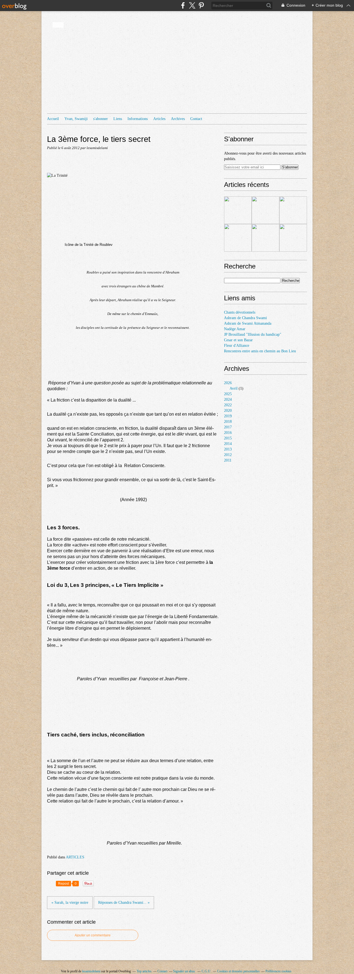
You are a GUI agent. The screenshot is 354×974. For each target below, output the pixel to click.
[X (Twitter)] (192, 5)
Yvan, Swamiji (76, 119)
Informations (137, 119)
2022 (228, 405)
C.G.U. (206, 971)
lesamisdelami (91, 971)
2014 (228, 444)
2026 (228, 383)
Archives (178, 119)
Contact (196, 119)
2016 (228, 433)
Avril (234, 388)
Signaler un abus (184, 971)
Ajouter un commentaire (93, 935)
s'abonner (100, 119)
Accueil (53, 119)
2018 (228, 422)
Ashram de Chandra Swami (245, 318)
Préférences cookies (278, 971)
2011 (227, 460)
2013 (228, 449)
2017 (228, 427)
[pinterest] (201, 5)
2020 (228, 410)
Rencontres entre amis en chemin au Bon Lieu (260, 351)
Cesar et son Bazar (238, 340)
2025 (228, 394)
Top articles (144, 971)
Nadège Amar (234, 329)
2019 (228, 416)
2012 (228, 455)
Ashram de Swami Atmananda (247, 323)
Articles (159, 119)
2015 (228, 438)
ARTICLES (75, 857)
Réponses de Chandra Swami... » (124, 902)
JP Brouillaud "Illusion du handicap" (252, 334)
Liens (117, 119)
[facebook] (182, 5)
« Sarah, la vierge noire (69, 902)
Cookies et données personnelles (238, 971)
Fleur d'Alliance (236, 345)
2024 (228, 399)
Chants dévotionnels (239, 312)
